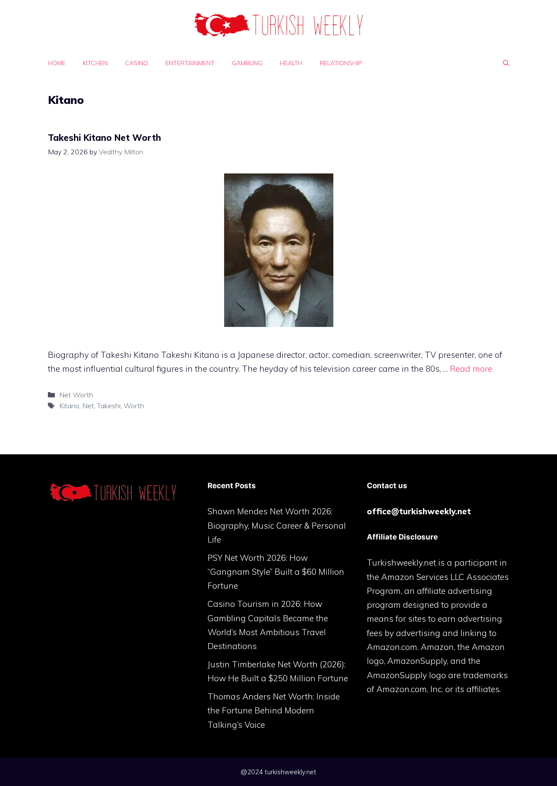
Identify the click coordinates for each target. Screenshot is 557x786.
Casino (136, 63)
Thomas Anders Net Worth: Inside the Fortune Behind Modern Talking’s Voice (274, 710)
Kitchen (95, 63)
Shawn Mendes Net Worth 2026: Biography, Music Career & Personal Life (277, 525)
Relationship (341, 63)
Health (291, 63)
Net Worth (76, 394)
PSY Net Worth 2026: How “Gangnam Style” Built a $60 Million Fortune (276, 572)
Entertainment (190, 63)
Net (88, 405)
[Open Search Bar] (506, 63)
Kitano (69, 405)
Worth (134, 405)
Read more (471, 368)
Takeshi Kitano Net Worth (104, 137)
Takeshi (109, 405)
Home (56, 63)
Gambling (247, 63)
